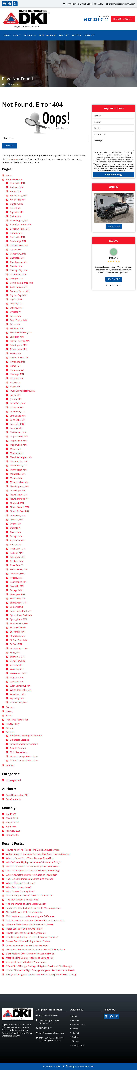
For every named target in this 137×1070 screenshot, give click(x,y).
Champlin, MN (17, 257)
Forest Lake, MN (18, 349)
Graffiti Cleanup (18, 748)
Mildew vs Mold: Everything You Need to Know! (29, 924)
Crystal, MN (16, 299)
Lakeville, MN (17, 407)
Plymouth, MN (17, 540)
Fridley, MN (15, 353)
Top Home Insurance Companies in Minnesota (29, 878)
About (9, 175)
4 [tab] (117, 285)
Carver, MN (16, 249)
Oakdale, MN (16, 519)
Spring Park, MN (18, 619)
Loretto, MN (16, 428)
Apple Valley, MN (18, 195)
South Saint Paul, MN (20, 611)
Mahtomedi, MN (18, 432)
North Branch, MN (19, 507)
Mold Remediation (19, 752)
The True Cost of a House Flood (22, 899)
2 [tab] (110, 285)
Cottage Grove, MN (19, 291)
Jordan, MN (16, 399)
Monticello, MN (17, 473)
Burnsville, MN (17, 237)
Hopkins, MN (16, 378)
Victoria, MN (16, 665)
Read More (114, 279)
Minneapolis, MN (18, 461)
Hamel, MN (15, 365)
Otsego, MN (16, 536)
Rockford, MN (17, 573)
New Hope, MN (17, 490)
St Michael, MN (17, 635)
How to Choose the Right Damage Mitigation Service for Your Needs (40, 970)
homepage (13, 159)
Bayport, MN (16, 203)
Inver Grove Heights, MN (22, 390)
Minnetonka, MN (18, 465)
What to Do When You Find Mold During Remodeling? (33, 870)
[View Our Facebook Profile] (9, 3)
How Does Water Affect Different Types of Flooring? (32, 937)
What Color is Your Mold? (18, 887)
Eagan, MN (15, 316)
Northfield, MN (17, 515)
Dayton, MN (16, 303)
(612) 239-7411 (96, 19)
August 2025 (12, 822)
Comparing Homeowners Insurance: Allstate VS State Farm (35, 949)
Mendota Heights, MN (21, 457)
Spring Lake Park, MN (21, 615)
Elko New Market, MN (21, 332)
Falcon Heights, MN (20, 340)
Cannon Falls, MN (19, 245)
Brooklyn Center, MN (20, 224)
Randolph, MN (17, 557)
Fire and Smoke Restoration (24, 743)
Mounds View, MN (19, 482)
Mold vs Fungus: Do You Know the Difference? (29, 895)
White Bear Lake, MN (20, 689)
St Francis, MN (17, 631)
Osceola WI (15, 527)
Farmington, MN (18, 345)
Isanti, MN (15, 394)
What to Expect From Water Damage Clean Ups (29, 858)
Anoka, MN (15, 191)
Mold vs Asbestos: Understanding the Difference (30, 916)
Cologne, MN (16, 278)
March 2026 (12, 818)
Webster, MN (16, 681)
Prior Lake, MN (17, 548)
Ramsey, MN (16, 552)
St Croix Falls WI (18, 627)
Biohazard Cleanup (19, 739)
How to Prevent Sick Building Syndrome (26, 932)
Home (9, 715)
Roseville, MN (17, 586)
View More (114, 226)
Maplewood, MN (18, 444)
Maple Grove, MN (19, 436)
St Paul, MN (16, 644)
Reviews (10, 728)
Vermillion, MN (17, 660)
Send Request (112, 175)
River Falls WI (16, 565)
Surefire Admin (13, 799)
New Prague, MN (18, 494)
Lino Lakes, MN (18, 415)
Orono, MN (15, 523)
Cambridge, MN (18, 241)
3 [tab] (113, 285)
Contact (10, 707)
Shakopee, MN (17, 594)
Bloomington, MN (19, 220)
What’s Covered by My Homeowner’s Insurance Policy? (33, 862)
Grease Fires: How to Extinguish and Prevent (28, 941)
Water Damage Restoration (24, 760)
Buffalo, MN (16, 232)
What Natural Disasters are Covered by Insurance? (31, 874)
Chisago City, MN (18, 270)
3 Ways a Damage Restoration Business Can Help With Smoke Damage (41, 974)
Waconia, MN (16, 669)
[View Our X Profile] (15, 3)
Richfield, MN (16, 561)
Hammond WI (17, 370)
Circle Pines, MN (18, 274)
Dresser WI (15, 311)
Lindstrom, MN (17, 411)
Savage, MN (16, 590)
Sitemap (10, 765)
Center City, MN (18, 253)
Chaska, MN (16, 266)
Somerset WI (16, 606)
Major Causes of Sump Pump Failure (24, 928)
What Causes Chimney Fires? (20, 891)
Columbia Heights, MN (21, 282)
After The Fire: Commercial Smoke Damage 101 (29, 957)
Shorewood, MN (18, 602)
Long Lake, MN (17, 419)
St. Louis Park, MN (19, 648)
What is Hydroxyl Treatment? (20, 883)
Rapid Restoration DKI (17, 795)
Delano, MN (16, 307)
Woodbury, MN (17, 694)
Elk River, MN (16, 328)
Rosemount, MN (18, 581)
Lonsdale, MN (17, 424)
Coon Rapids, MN (18, 286)
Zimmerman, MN (18, 702)
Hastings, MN (17, 374)
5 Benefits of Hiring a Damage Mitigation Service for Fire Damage (39, 966)
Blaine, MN (15, 216)
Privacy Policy (12, 723)
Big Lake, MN (17, 212)
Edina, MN (15, 324)
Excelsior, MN (17, 336)
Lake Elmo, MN (17, 403)
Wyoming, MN (17, 698)
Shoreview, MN (17, 598)
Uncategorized (13, 780)
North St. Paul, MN (19, 511)
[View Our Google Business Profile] (4, 3)
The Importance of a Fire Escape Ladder (26, 903)
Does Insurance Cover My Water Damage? (27, 945)
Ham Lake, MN (17, 361)
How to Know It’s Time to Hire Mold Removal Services (32, 849)
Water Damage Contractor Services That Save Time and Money (37, 853)
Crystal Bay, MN (18, 295)
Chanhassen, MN (18, 262)
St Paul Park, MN (18, 640)
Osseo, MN (15, 532)
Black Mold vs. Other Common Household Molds (30, 953)
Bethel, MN (15, 208)
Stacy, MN (15, 652)
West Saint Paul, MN (20, 685)
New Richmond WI (19, 498)
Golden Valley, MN (19, 357)
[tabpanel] (113, 264)
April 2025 (11, 826)
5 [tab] (120, 285)
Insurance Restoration (17, 719)
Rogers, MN (16, 577)
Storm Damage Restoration (24, 756)
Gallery (9, 711)
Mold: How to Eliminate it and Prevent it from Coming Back (35, 920)
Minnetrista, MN (18, 469)
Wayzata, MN (16, 677)
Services (10, 732)
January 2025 (12, 834)
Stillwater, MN (17, 656)
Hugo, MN (15, 386)
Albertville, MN (17, 183)
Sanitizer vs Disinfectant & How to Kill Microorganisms (33, 907)
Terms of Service (118, 155)
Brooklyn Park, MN (19, 228)
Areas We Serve (14, 179)
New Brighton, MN (19, 486)
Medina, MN (16, 453)
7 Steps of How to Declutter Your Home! (26, 962)
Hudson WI (15, 382)
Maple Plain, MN (18, 440)
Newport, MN (17, 502)
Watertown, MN (18, 673)
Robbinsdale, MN (18, 569)
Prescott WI (16, 544)
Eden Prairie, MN (18, 320)
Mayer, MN (15, 448)
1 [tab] (107, 285)
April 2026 (11, 814)
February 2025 (13, 830)
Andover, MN (16, 187)
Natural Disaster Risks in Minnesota (24, 912)
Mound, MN (16, 478)
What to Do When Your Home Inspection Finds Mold (32, 866)
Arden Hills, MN (18, 199)
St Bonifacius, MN (19, 623)
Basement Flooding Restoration (26, 735)
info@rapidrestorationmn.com (122, 4)
